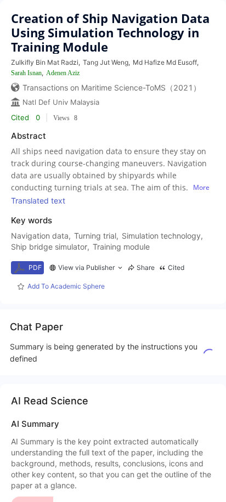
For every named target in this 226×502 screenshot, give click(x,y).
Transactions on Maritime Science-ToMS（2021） (111, 87)
